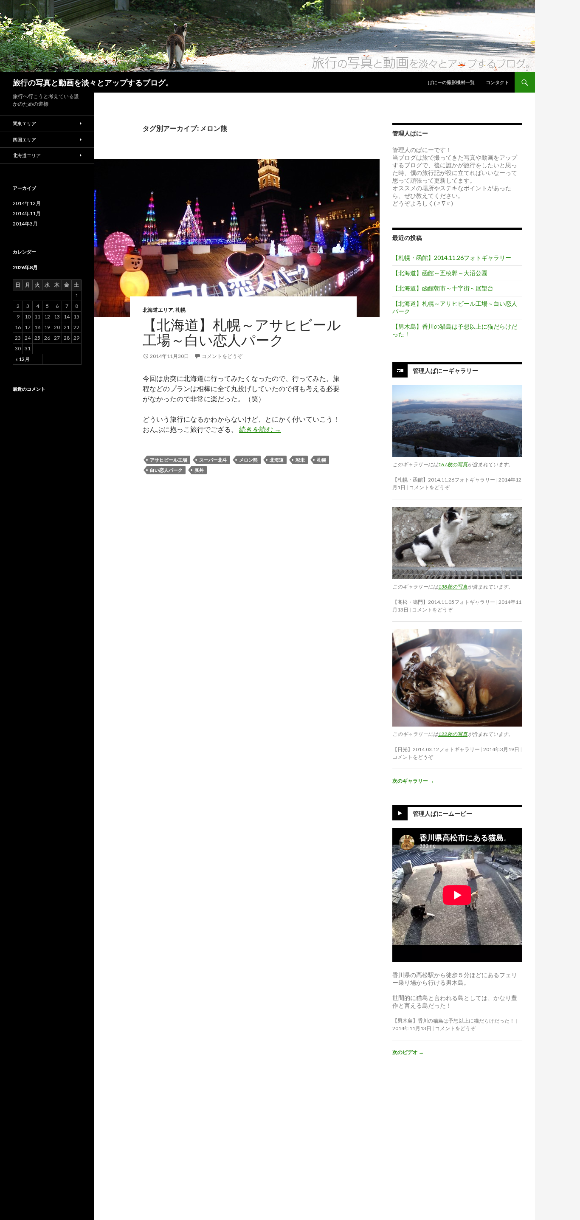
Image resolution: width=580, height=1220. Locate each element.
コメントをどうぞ (222, 356)
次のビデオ (408, 1052)
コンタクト (497, 82)
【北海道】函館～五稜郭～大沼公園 (439, 272)
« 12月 (22, 359)
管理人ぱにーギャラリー (445, 370)
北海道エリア (158, 310)
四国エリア (24, 139)
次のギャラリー (413, 781)
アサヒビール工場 (168, 459)
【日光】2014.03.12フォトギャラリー (436, 749)
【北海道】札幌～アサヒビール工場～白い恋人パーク (242, 332)
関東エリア (24, 123)
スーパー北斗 (213, 459)
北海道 (277, 459)
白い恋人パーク (166, 470)
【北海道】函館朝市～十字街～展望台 (442, 288)
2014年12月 (27, 203)
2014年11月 (27, 213)
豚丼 (199, 470)
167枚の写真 (452, 464)
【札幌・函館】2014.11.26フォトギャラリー (451, 257)
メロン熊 (248, 459)
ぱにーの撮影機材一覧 (451, 82)
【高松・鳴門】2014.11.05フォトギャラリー (443, 602)
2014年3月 (25, 223)
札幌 (180, 310)
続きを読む (260, 429)
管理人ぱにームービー (442, 813)
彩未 (300, 459)
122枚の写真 (452, 734)
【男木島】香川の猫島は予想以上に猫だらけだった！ (453, 1020)
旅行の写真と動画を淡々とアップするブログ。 (93, 82)
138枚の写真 (452, 586)
